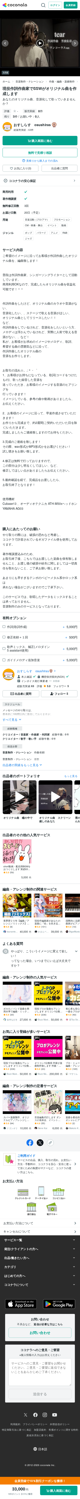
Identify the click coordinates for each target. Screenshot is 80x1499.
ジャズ (28, 238)
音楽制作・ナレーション (30, 81)
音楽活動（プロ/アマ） (37, 219)
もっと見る (70, 776)
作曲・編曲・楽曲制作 (62, 81)
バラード (41, 232)
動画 (63, 225)
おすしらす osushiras (33, 671)
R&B (65, 232)
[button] (40, 958)
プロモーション (62, 219)
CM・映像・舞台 (34, 225)
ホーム (6, 81)
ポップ (28, 232)
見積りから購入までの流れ (42, 160)
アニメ (54, 232)
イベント (52, 225)
